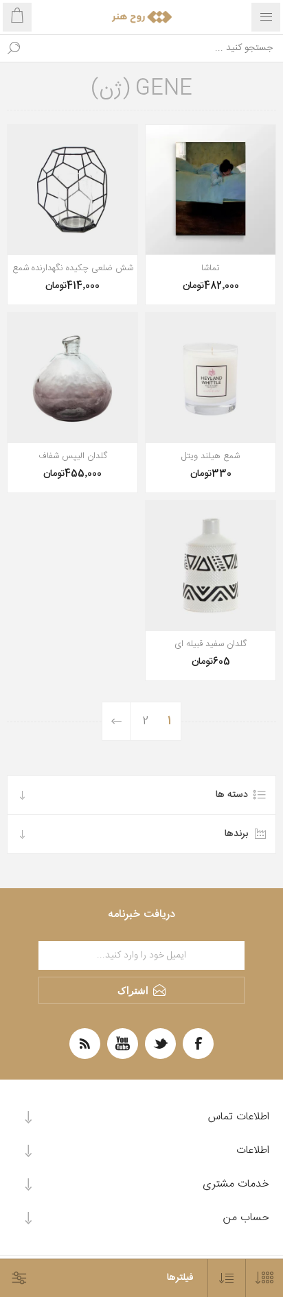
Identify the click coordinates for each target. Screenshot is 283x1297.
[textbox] (155, 48)
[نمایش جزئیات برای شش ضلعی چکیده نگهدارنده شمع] (72, 189)
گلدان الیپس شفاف (72, 456)
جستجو (13, 48)
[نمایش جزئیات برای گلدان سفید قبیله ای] (210, 565)
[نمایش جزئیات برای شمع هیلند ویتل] (210, 377)
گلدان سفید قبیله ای (210, 644)
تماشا (210, 268)
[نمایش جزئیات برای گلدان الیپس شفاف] (72, 377)
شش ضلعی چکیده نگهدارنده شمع (72, 268)
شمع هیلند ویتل (210, 456)
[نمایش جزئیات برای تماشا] (210, 189)
